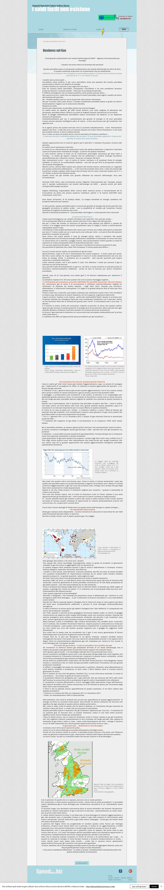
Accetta (154, 886)
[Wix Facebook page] (120, 871)
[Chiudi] (161, 886)
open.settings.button (139, 886)
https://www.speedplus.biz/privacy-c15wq (100, 886)
